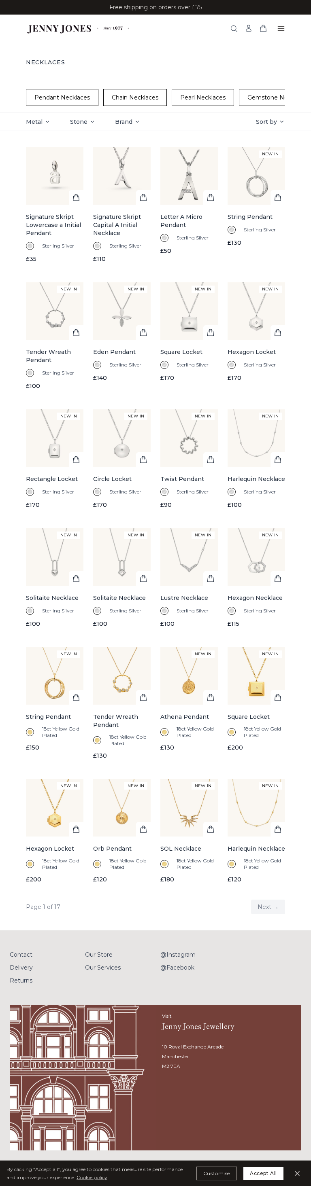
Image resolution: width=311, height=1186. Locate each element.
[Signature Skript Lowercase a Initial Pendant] (54, 205)
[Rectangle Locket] (54, 459)
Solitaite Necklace (52, 597)
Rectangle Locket (52, 479)
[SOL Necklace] (189, 831)
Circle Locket (112, 479)
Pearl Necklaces (203, 97)
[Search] (234, 29)
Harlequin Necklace (256, 479)
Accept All (263, 1173)
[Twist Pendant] (189, 459)
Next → (268, 907)
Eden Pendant (114, 352)
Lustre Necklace (184, 597)
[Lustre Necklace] (189, 578)
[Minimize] (297, 1173)
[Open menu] (281, 28)
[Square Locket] (189, 336)
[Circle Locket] (122, 459)
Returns (21, 980)
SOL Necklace (180, 848)
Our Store (99, 954)
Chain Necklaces (135, 97)
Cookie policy (92, 1177)
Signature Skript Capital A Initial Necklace (117, 225)
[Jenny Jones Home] (79, 28)
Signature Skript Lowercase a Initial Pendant (53, 225)
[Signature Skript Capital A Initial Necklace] (122, 205)
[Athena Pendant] (189, 703)
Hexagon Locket (252, 352)
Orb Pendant (112, 848)
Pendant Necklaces (62, 97)
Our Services (103, 967)
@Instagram (178, 954)
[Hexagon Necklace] (256, 578)
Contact (21, 954)
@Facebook (177, 967)
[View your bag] (263, 28)
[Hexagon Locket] (256, 336)
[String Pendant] (256, 205)
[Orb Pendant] (122, 831)
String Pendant (250, 216)
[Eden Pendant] (122, 336)
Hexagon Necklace (255, 597)
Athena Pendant (184, 716)
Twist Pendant (182, 479)
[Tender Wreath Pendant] (54, 336)
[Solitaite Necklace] (54, 578)
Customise (216, 1173)
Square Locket (181, 352)
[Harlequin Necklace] (256, 459)
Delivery (21, 967)
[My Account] (249, 28)
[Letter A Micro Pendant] (189, 205)
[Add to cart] (76, 197)
